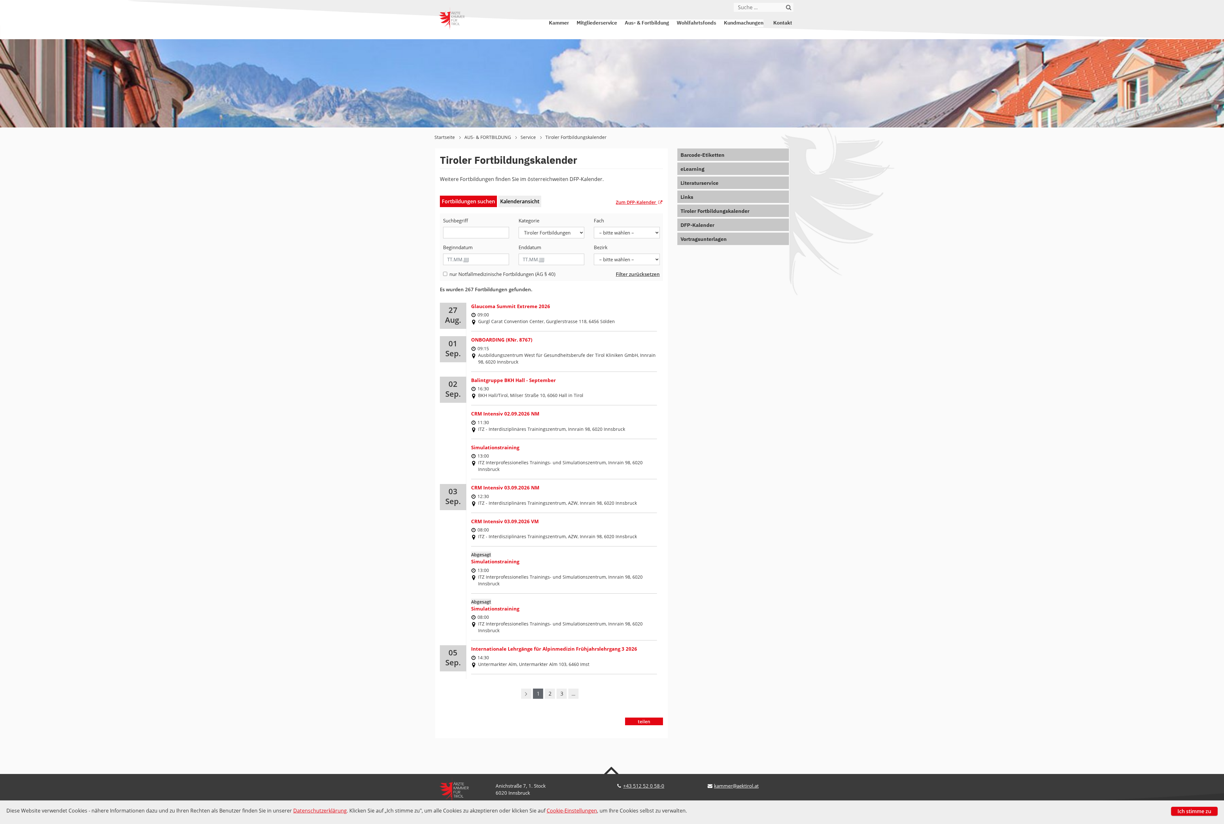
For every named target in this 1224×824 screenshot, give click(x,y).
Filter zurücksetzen (638, 274)
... (573, 693)
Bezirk (601, 247)
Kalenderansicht (519, 201)
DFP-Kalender (697, 225)
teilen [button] (644, 722)
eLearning (692, 169)
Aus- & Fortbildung (647, 23)
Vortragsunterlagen (704, 239)
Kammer (559, 23)
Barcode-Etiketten (703, 155)
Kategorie (529, 220)
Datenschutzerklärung (320, 810)
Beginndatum (458, 247)
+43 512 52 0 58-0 (643, 786)
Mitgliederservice (597, 23)
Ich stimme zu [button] (1194, 811)
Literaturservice (699, 183)
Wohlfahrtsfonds (696, 23)
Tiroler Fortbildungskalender (576, 137)
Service (529, 137)
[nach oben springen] (612, 770)
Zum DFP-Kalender (636, 202)
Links (687, 197)
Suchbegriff (455, 220)
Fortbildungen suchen (468, 201)
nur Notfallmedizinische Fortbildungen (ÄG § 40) (502, 274)
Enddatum (530, 247)
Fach (599, 220)
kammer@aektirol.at (736, 786)
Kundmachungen (743, 23)
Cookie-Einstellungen (572, 810)
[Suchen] (788, 7)
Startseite (445, 137)
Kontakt (782, 23)
